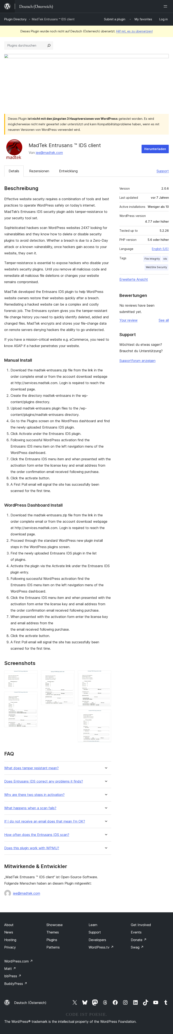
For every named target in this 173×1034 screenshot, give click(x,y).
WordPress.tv (101, 947)
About (9, 925)
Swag (137, 947)
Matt (10, 968)
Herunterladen (155, 149)
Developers (97, 940)
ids (165, 258)
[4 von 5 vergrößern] (105, 676)
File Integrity (152, 258)
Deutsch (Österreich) (30, 1003)
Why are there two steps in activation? (34, 795)
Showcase (54, 925)
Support (163, 171)
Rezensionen (39, 171)
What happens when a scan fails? (30, 808)
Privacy (10, 947)
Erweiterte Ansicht (133, 279)
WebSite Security (156, 267)
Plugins (51, 940)
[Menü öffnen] (166, 6)
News (8, 932)
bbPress (12, 976)
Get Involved (141, 925)
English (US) (160, 249)
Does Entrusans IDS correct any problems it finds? (43, 781)
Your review (128, 320)
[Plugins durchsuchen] (49, 45)
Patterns (53, 947)
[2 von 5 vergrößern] (32, 697)
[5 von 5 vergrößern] (105, 715)
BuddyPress (15, 984)
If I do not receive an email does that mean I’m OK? (44, 821)
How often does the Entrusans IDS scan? (36, 835)
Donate (139, 940)
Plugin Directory (15, 19)
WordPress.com (18, 961)
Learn (93, 925)
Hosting (10, 940)
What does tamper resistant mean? (31, 768)
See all (164, 320)
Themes (52, 932)
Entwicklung (68, 171)
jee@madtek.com (49, 152)
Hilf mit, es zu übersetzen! (134, 31)
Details (14, 171)
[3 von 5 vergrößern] (69, 676)
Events (136, 932)
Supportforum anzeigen (137, 360)
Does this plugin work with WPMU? (31, 848)
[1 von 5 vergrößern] (32, 676)
